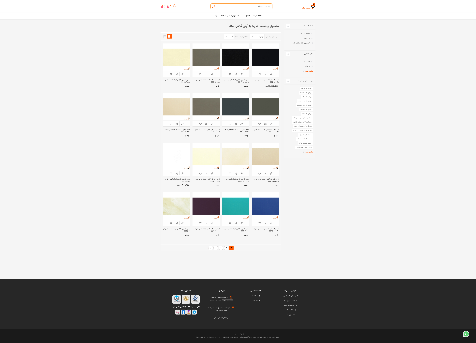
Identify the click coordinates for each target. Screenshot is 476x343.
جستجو (213, 6)
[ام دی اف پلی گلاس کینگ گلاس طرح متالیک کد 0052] (265, 156)
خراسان (307, 66)
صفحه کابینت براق (306, 134)
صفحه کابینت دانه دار (305, 139)
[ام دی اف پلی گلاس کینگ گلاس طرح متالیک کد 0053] (235, 156)
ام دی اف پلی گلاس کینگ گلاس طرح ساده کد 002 (266, 81)
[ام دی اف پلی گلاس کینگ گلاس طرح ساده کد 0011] (265, 106)
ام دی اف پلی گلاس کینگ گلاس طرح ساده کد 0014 (207, 180)
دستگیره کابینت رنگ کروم (303, 126)
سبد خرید (163, 6)
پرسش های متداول (289, 296)
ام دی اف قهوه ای (306, 109)
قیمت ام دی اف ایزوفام (304, 147)
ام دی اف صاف (307, 97)
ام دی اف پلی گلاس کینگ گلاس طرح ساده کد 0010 (266, 230)
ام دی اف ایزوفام (306, 88)
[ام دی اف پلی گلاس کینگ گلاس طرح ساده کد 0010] (265, 206)
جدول (169, 36)
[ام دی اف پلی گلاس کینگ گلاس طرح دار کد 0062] (176, 206)
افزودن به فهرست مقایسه (265, 74)
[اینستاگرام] (188, 312)
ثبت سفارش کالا (289, 300)
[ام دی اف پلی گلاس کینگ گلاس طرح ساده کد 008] (235, 206)
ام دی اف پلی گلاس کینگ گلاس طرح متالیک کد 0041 (236, 81)
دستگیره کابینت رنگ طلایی (302, 122)
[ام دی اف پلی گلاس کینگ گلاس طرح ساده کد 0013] (176, 106)
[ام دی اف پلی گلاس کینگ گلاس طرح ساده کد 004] (206, 206)
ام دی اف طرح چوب (305, 101)
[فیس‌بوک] (183, 312)
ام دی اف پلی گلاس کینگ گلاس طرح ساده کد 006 (207, 81)
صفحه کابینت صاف (305, 143)
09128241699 (221, 310)
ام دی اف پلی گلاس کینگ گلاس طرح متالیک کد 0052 (266, 180)
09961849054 (215, 300)
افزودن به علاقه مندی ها (259, 74)
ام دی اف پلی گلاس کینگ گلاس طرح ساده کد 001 (177, 180)
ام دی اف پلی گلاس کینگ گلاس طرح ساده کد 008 (236, 230)
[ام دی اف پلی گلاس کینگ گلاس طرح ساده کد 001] (176, 156)
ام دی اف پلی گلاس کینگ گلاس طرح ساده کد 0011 (266, 131)
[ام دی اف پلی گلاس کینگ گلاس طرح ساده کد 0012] (176, 57)
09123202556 (227, 300)
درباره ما (289, 314)
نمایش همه (309, 71)
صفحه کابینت (305, 33)
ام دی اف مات (307, 113)
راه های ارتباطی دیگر (221, 317)
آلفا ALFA (307, 61)
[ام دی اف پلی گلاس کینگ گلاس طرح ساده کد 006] (206, 57)
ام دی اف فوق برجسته (304, 105)
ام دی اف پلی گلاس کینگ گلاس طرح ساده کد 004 (207, 230)
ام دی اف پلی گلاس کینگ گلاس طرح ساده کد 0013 (177, 131)
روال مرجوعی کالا (289, 305)
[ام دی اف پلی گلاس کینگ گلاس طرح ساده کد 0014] (206, 156)
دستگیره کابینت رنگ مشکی (302, 130)
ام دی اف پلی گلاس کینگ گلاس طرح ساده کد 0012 (177, 81)
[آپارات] (177, 312)
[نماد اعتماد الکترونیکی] (195, 299)
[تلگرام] (194, 312)
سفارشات (255, 296)
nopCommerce (212, 337)
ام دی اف (307, 38)
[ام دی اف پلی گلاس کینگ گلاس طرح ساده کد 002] (265, 57)
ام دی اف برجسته (306, 92)
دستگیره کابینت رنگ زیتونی (302, 118)
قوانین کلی (289, 310)
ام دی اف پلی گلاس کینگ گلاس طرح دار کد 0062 (176, 230)
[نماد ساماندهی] (186, 299)
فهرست (164, 36)
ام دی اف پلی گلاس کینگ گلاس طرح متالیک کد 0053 (236, 180)
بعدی (210, 248)
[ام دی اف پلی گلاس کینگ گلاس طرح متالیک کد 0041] (235, 57)
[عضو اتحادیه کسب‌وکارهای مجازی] (176, 299)
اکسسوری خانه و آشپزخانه (301, 43)
